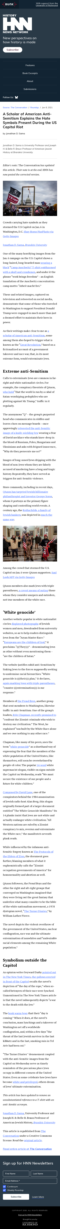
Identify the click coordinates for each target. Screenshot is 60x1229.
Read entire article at (27, 1149)
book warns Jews (18, 1013)
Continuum (12, 1186)
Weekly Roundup (15, 1190)
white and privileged (25, 1082)
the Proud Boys (26, 701)
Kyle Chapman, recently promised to (34, 715)
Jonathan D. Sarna (13, 245)
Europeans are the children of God (24, 642)
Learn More (38, 1196)
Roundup (34, 107)
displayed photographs (25, 623)
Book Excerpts (30, 73)
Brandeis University (36, 245)
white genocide (19, 746)
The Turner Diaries (35, 911)
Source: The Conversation (15, 107)
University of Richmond (47, 5)
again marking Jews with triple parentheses (29, 683)
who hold (8, 392)
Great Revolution (30, 344)
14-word (41, 765)
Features (30, 65)
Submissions (30, 89)
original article (33, 1140)
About (30, 81)
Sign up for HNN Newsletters (30, 1215)
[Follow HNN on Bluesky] (16, 97)
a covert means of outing (33, 590)
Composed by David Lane (17, 792)
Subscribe (13, 49)
